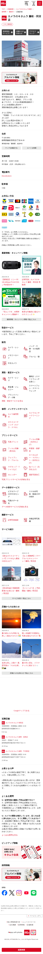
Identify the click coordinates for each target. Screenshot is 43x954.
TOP (3, 9)
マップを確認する (11, 148)
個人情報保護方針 (13, 922)
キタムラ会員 (34, 2)
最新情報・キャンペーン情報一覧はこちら (21, 319)
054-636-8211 (7, 176)
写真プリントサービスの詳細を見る (16, 479)
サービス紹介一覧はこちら (21, 598)
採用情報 (21, 925)
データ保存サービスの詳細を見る (15, 507)
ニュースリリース (29, 922)
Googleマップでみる (21, 711)
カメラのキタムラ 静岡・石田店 (17, 737)
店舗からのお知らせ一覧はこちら (21, 673)
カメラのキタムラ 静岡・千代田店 (17, 751)
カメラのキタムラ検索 (24, 9)
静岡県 (4, 12)
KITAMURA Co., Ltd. (17, 939)
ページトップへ (35, 916)
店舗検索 (26, 1)
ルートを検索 (31, 148)
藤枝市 (11, 12)
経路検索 (21, 950)
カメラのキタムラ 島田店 (14, 723)
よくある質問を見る (10, 835)
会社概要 (12, 925)
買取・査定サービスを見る (12, 401)
